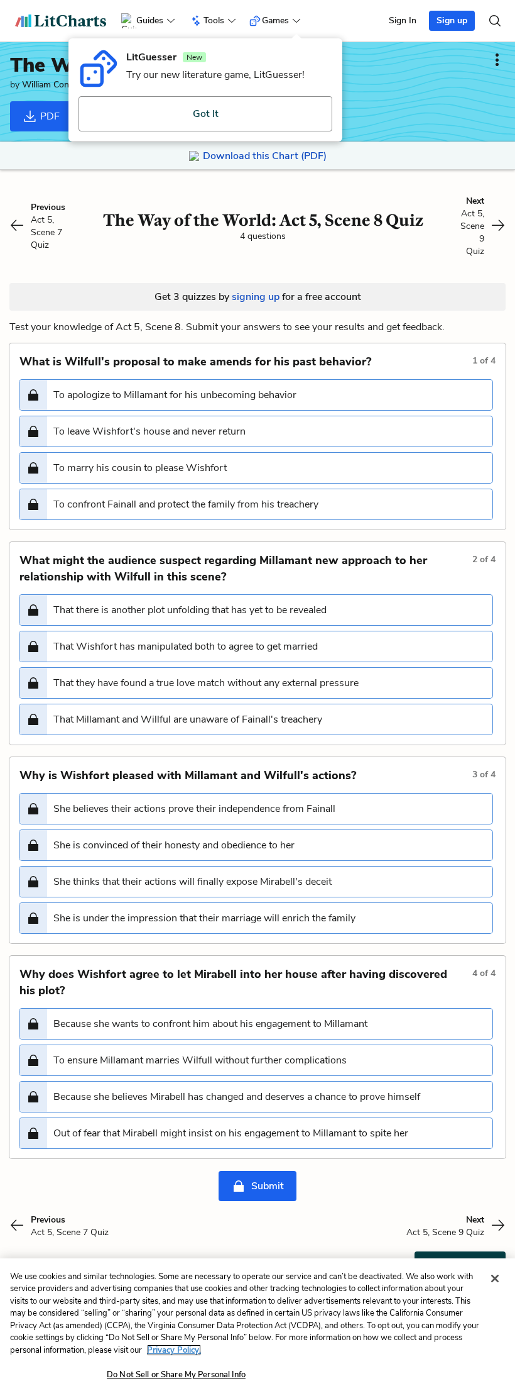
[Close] (495, 1278)
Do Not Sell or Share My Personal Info (176, 1374)
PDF (49, 116)
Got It (206, 114)
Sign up (451, 20)
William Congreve (56, 85)
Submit (267, 1186)
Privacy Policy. (174, 1350)
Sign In (402, 20)
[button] (255, 395)
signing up (255, 297)
